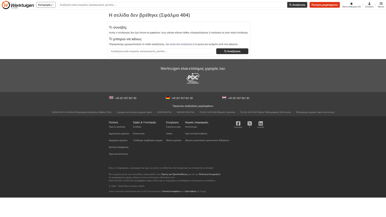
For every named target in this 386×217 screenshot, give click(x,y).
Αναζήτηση (298, 4)
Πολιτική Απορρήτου (171, 191)
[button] (381, 5)
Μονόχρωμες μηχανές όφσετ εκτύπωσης (315, 112)
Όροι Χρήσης (190, 191)
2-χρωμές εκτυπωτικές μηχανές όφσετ (134, 112)
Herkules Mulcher (186, 112)
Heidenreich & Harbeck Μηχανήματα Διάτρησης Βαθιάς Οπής (81, 112)
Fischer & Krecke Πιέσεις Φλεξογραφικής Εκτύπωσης (265, 112)
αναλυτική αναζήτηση (181, 44)
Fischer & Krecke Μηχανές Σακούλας (217, 112)
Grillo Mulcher (164, 112)
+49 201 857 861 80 (125, 98)
